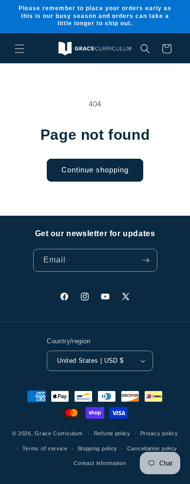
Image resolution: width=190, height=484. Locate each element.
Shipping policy (97, 448)
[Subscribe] (146, 260)
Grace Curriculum (58, 433)
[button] (19, 48)
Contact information (100, 463)
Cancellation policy (152, 448)
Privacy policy (159, 433)
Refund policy (112, 433)
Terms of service (45, 448)
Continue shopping (95, 170)
